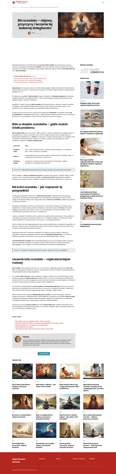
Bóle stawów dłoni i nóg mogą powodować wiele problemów (69, 386)
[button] (103, 2)
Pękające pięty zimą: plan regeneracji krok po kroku (90, 104)
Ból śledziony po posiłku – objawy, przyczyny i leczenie (46, 445)
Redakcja (92, 458)
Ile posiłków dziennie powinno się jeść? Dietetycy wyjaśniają (91, 132)
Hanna (33, 32)
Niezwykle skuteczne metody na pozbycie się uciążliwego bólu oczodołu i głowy (39, 323)
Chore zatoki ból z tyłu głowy (24, 327)
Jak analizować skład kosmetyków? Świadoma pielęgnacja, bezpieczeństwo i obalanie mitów (91, 195)
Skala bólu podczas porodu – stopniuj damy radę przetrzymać (92, 445)
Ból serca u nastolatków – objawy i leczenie (22, 416)
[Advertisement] (58, 50)
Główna (82, 101)
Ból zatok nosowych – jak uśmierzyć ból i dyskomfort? (31, 325)
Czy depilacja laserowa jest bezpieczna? (90, 225)
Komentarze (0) (44, 353)
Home (14, 7)
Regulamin (42, 458)
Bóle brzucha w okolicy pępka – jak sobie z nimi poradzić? (69, 417)
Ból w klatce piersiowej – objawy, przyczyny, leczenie (21, 386)
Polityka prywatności (79, 458)
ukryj (34, 76)
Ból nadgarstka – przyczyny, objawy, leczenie (19, 445)
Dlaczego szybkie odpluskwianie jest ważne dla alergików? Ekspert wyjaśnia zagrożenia (91, 163)
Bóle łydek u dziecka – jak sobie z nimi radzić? (46, 385)
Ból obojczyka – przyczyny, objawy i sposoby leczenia (67, 445)
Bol (18, 7)
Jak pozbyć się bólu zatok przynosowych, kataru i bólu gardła (34, 328)
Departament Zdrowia (18, 460)
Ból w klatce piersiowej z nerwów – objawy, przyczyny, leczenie (92, 417)
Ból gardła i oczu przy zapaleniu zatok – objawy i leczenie (32, 321)
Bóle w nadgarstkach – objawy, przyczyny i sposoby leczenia (45, 417)
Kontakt (58, 458)
